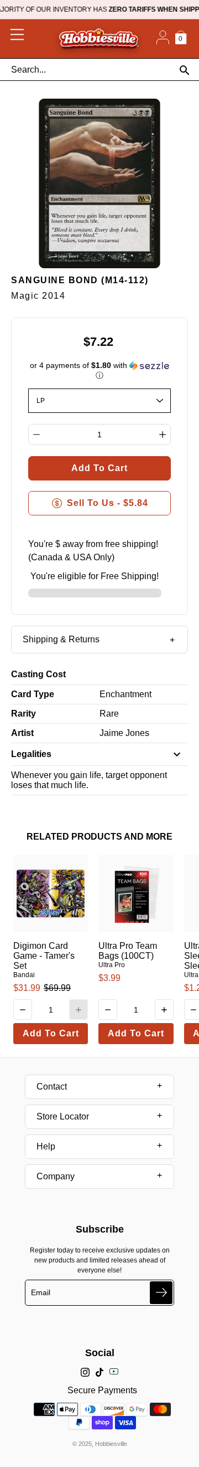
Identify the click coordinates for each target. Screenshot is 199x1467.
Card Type (32, 694)
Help (45, 1146)
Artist (22, 733)
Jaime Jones (124, 733)
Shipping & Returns (61, 639)
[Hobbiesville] (99, 38)
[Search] (184, 70)
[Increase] (162, 434)
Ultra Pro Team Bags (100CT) (127, 950)
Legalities (31, 754)
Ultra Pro (111, 965)
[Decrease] (36, 434)
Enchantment (125, 694)
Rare (109, 713)
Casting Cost (38, 674)
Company (55, 1176)
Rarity (23, 713)
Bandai (24, 975)
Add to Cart (51, 1033)
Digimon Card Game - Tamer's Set (44, 955)
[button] (99, 370)
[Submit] (161, 1292)
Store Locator (62, 1116)
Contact (51, 1086)
